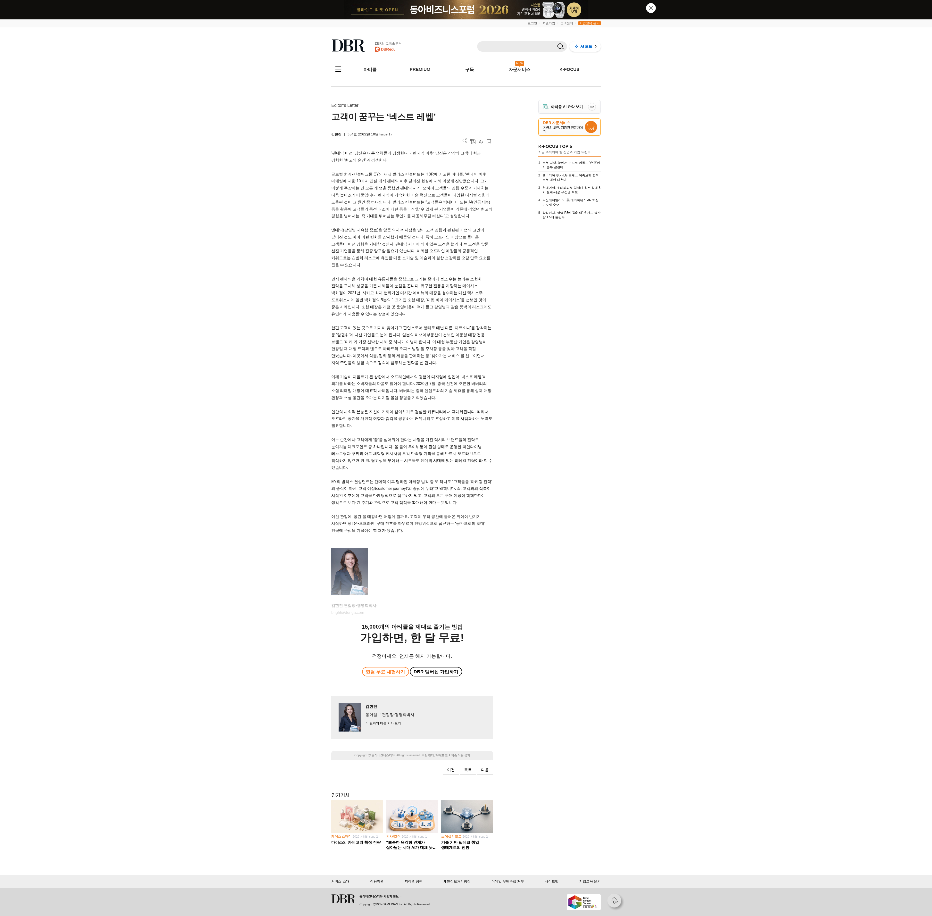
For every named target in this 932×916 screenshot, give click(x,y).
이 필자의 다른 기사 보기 (383, 723)
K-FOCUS (569, 69)
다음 (485, 770)
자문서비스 (520, 69)
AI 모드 (586, 46)
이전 (451, 770)
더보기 (465, 141)
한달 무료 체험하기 (385, 671)
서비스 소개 (340, 881)
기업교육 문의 (589, 23)
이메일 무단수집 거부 (507, 881)
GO (592, 106)
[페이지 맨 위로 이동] (616, 902)
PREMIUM (420, 69)
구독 (469, 69)
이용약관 (377, 881)
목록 (468, 770)
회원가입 (548, 23)
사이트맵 (551, 881)
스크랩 (489, 141)
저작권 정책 (414, 881)
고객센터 (566, 23)
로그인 (532, 23)
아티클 (370, 69)
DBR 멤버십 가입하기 (436, 671)
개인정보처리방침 (457, 881)
